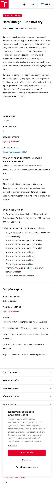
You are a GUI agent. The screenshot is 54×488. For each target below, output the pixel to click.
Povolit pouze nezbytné (27, 467)
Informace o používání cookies (14, 477)
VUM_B (17, 268)
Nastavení (26, 460)
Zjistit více (12, 445)
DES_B (17, 232)
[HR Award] (6, 482)
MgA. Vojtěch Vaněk (11, 141)
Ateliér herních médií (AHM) (15, 152)
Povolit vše (27, 453)
